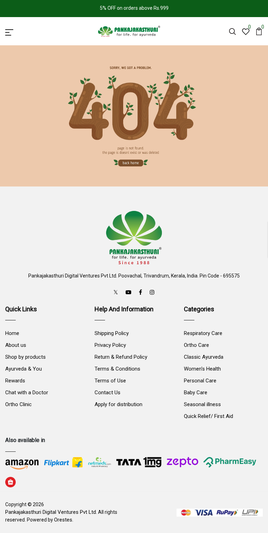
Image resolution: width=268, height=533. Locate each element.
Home (12, 333)
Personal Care (200, 381)
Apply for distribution (118, 404)
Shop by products (25, 357)
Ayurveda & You (23, 369)
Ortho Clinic (18, 404)
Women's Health (202, 369)
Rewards (15, 381)
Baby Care (195, 392)
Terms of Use (110, 381)
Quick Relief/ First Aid (208, 416)
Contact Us (107, 392)
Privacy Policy (110, 345)
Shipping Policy (112, 333)
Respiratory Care (203, 333)
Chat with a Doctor (26, 392)
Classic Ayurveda (203, 357)
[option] (134, 115)
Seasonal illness (202, 404)
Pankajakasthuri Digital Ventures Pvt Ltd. (51, 512)
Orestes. (63, 520)
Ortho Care (196, 345)
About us (15, 345)
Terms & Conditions (117, 369)
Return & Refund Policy (121, 357)
